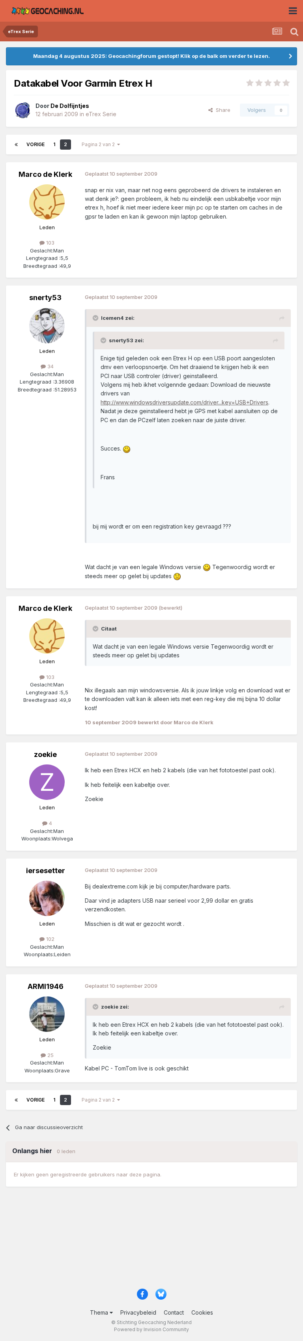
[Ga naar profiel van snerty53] (47, 325)
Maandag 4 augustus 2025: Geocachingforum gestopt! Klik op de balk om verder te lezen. (151, 56)
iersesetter (45, 870)
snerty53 (45, 297)
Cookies (202, 1312)
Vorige (35, 144)
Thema (100, 1312)
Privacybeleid (138, 1312)
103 (49, 242)
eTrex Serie (101, 114)
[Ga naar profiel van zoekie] (47, 782)
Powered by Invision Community (151, 1329)
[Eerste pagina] (16, 144)
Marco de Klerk (45, 174)
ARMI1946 (46, 986)
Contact (174, 1312)
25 (50, 1055)
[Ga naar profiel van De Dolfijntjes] (22, 110)
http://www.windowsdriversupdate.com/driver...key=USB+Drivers (184, 402)
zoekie (45, 754)
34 (50, 366)
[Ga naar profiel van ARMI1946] (47, 1014)
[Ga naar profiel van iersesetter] (47, 898)
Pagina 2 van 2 (99, 144)
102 (49, 939)
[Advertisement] (151, 1241)
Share (221, 110)
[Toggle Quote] (96, 318)
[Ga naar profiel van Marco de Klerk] (47, 202)
